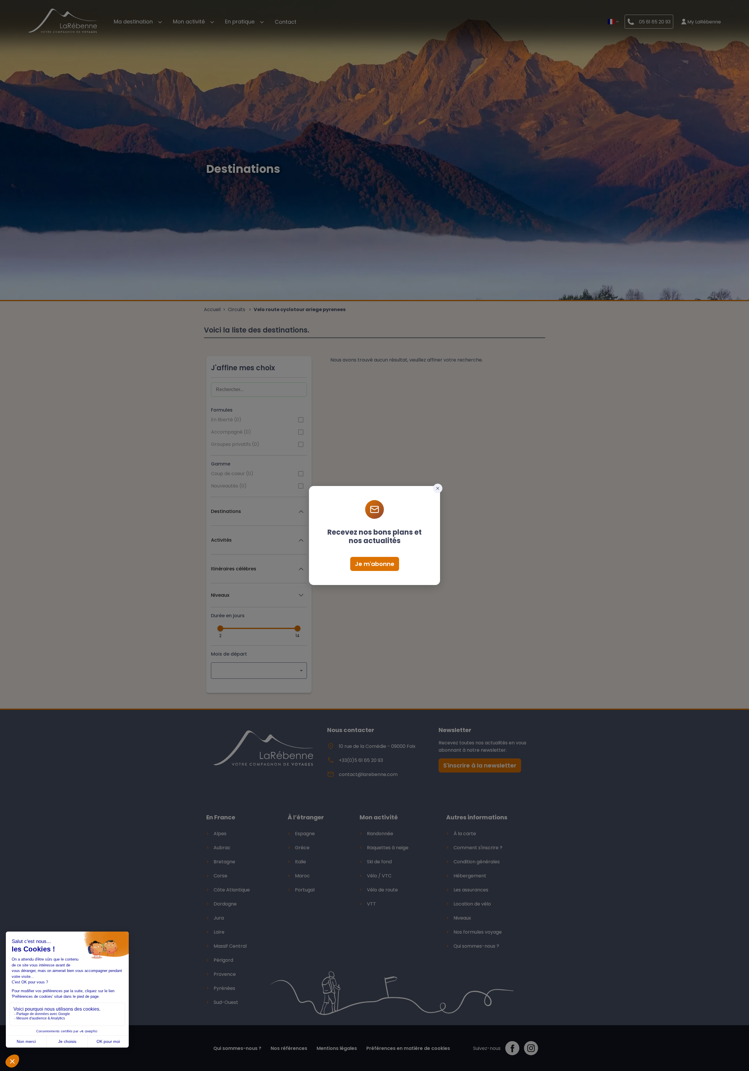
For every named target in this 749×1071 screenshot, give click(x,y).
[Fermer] (437, 488)
